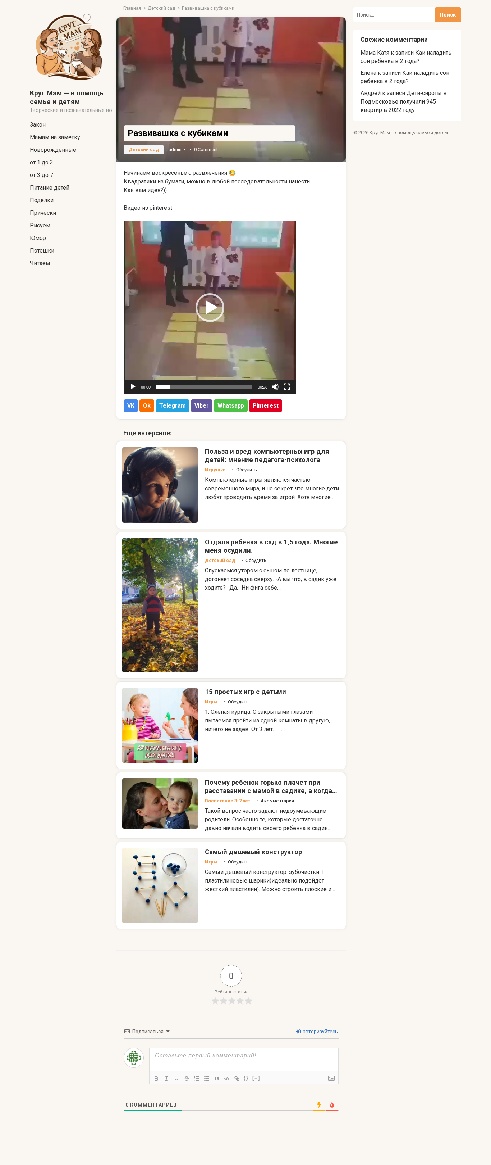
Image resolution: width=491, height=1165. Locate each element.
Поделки (42, 200)
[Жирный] (156, 1078)
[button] (210, 307)
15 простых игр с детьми (245, 691)
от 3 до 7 (41, 175)
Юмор (38, 238)
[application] (210, 307)
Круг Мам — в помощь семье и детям (67, 97)
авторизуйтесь (320, 1031)
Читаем (40, 263)
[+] (256, 1078)
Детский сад (161, 8)
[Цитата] (217, 1078)
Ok (147, 405)
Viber (201, 405)
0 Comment (206, 149)
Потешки (42, 250)
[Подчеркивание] (176, 1078)
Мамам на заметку (55, 137)
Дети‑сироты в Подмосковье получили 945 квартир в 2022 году (404, 101)
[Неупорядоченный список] (207, 1078)
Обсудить (246, 469)
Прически (43, 212)
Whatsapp (230, 405)
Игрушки (215, 469)
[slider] (204, 387)
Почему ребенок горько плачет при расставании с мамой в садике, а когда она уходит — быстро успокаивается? (268, 791)
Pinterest (266, 405)
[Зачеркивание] (187, 1078)
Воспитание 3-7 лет (227, 800)
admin (175, 149)
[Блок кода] (227, 1078)
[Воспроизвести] (133, 386)
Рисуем (40, 225)
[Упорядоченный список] (197, 1078)
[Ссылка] (237, 1078)
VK (130, 405)
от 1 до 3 (41, 162)
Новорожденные (53, 149)
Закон (38, 124)
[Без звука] (275, 386)
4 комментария (277, 800)
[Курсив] (166, 1078)
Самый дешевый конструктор (253, 852)
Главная (132, 8)
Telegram (172, 405)
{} (246, 1078)
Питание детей (49, 187)
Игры (211, 701)
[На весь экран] (286, 386)
